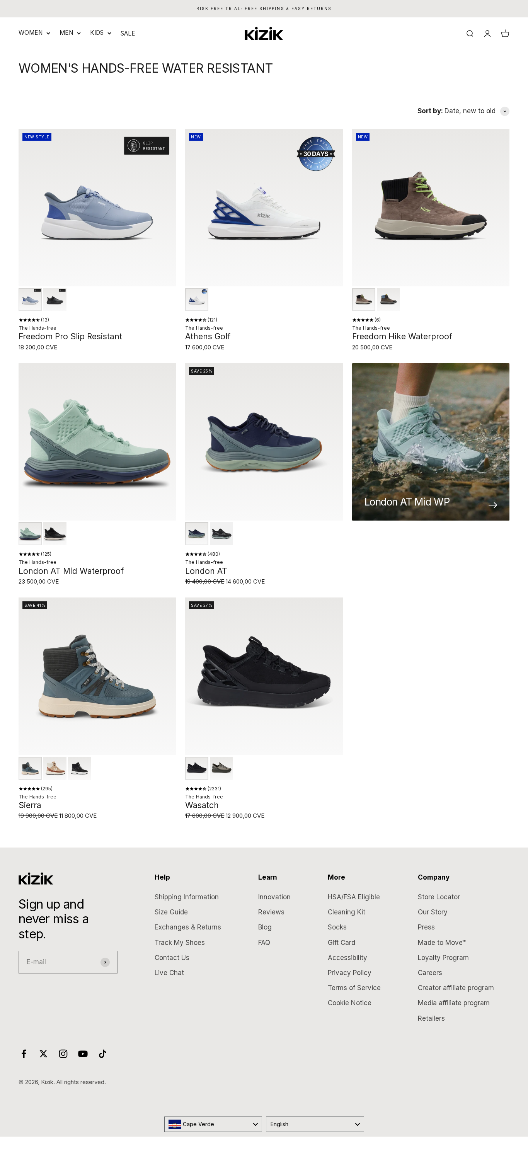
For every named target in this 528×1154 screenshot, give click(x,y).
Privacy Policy (349, 973)
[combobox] (213, 1124)
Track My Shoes (180, 942)
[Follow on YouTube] (83, 1053)
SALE (128, 33)
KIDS (97, 32)
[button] (30, 299)
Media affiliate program (454, 1003)
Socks (337, 927)
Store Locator (439, 897)
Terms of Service (354, 988)
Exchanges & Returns (188, 927)
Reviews (271, 912)
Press (426, 927)
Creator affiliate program (456, 988)
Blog (265, 927)
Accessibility (347, 958)
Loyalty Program (443, 958)
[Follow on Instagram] (63, 1053)
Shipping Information (187, 897)
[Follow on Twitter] (43, 1053)
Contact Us (172, 958)
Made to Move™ (442, 942)
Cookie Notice (349, 1003)
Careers (430, 973)
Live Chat (169, 973)
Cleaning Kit (346, 912)
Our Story (433, 912)
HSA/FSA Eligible (354, 897)
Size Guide (171, 912)
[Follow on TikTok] (102, 1053)
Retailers (431, 1018)
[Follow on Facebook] (24, 1053)
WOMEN (31, 32)
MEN (66, 32)
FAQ (264, 942)
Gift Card (341, 942)
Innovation (274, 897)
